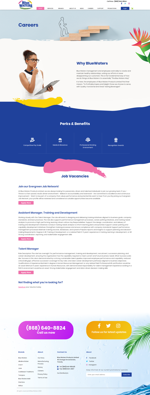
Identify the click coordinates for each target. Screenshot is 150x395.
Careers (41, 371)
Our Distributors (62, 373)
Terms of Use (42, 378)
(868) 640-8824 (46, 330)
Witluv (20, 386)
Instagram (92, 365)
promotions (112, 8)
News (82, 8)
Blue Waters (22, 358)
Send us (21, 287)
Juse (20, 368)
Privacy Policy (42, 374)
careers (90, 8)
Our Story (41, 358)
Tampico (21, 375)
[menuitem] (40, 8)
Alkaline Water (23, 361)
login (125, 8)
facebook (92, 358)
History (40, 367)
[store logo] (25, 4)
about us (72, 8)
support (100, 8)
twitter (91, 361)
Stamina (21, 382)
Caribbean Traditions (26, 372)
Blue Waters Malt (24, 379)
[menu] (51, 8)
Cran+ (20, 365)
